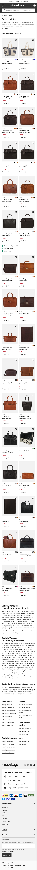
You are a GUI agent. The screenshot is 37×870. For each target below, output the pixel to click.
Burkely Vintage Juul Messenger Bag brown (7, 279)
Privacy (4, 865)
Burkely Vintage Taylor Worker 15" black (7, 234)
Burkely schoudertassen (9, 713)
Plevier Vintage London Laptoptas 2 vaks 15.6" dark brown (27, 589)
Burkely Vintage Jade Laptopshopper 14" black (25, 417)
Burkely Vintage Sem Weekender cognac (7, 348)
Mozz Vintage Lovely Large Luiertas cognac (7, 555)
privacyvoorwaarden (8, 851)
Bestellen (4, 810)
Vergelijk (6, 68)
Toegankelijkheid (20, 865)
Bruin (16, 94)
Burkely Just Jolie (24, 731)
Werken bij (5, 824)
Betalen (4, 813)
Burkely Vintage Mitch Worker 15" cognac (7, 417)
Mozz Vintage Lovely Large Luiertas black (23, 520)
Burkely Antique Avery (25, 728)
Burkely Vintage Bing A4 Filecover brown (24, 348)
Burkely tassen (6, 719)
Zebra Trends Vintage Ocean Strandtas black (24, 62)
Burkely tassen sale (25, 741)
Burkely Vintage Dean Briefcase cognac (24, 279)
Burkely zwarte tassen (8, 753)
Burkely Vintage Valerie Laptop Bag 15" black (7, 486)
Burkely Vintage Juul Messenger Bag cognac (24, 382)
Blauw (34, 59)
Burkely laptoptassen (8, 708)
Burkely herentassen (25, 708)
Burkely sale (22, 744)
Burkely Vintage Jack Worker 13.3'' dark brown (8, 131)
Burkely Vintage (23, 734)
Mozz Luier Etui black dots (25, 451)
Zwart (17, 59)
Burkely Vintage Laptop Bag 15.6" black (7, 451)
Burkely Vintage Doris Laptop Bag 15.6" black (24, 234)
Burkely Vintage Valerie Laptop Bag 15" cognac (7, 314)
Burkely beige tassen (8, 741)
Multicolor (17, 586)
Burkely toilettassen (7, 725)
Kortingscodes (6, 821)
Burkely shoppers (7, 716)
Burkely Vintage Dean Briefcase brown (24, 314)
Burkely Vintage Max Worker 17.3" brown (24, 97)
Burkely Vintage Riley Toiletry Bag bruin (7, 382)
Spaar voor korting (19, 1)
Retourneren (5, 816)
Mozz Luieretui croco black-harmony (7, 589)
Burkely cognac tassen (8, 747)
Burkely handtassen (7, 705)
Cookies (10, 865)
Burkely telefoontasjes (8, 722)
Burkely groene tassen (8, 750)
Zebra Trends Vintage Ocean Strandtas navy (7, 62)
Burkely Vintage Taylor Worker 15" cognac (7, 200)
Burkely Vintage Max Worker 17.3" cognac (7, 97)
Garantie (4, 818)
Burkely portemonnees (8, 710)
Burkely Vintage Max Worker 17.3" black (7, 165)
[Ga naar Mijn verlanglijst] (30, 6)
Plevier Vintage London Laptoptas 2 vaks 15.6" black (25, 555)
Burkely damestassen (25, 705)
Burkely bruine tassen (8, 744)
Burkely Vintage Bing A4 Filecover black (7, 520)
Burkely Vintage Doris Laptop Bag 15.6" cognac (25, 131)
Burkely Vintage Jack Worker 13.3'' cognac (24, 200)
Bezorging (5, 807)
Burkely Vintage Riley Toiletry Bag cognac (24, 486)
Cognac (33, 94)
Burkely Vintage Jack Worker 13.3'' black (24, 165)
